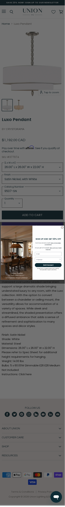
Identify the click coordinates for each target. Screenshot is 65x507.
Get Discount (48, 265)
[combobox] (47, 259)
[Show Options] (60, 259)
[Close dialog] (62, 227)
